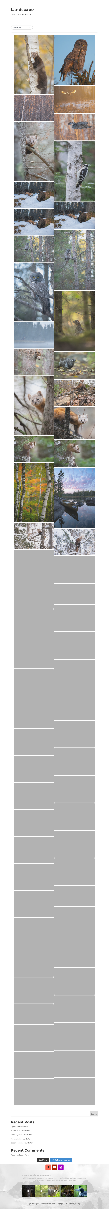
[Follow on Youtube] (54, 1167)
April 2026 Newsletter (19, 1126)
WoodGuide (18, 14)
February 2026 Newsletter (21, 1134)
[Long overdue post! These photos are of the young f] (67, 1191)
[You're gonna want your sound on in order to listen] (41, 1191)
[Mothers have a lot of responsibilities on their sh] (28, 1191)
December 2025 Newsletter (22, 1143)
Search (94, 1114)
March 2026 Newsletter (20, 1130)
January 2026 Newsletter (21, 1139)
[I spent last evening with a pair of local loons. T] (80, 1191)
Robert (13, 1155)
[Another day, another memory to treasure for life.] (54, 1191)
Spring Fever (24, 1155)
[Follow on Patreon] (48, 1167)
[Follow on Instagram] (61, 1167)
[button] (22, 28)
